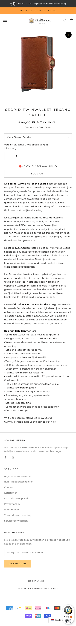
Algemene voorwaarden (18, 476)
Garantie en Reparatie (16, 498)
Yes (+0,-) (12, 148)
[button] (61, 620)
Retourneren (11, 509)
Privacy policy (12, 503)
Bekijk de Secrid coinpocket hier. (37, 421)
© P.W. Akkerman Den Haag (38, 588)
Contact (8, 487)
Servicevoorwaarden (16, 520)
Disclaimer (10, 492)
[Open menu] (5, 20)
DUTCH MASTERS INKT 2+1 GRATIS (38, 11)
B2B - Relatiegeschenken (18, 481)
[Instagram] (13, 457)
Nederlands (36, 581)
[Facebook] (5, 457)
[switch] (68, 621)
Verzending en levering (17, 515)
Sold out (38, 173)
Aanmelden (17, 563)
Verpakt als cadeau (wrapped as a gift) (26, 144)
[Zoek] (65, 20)
